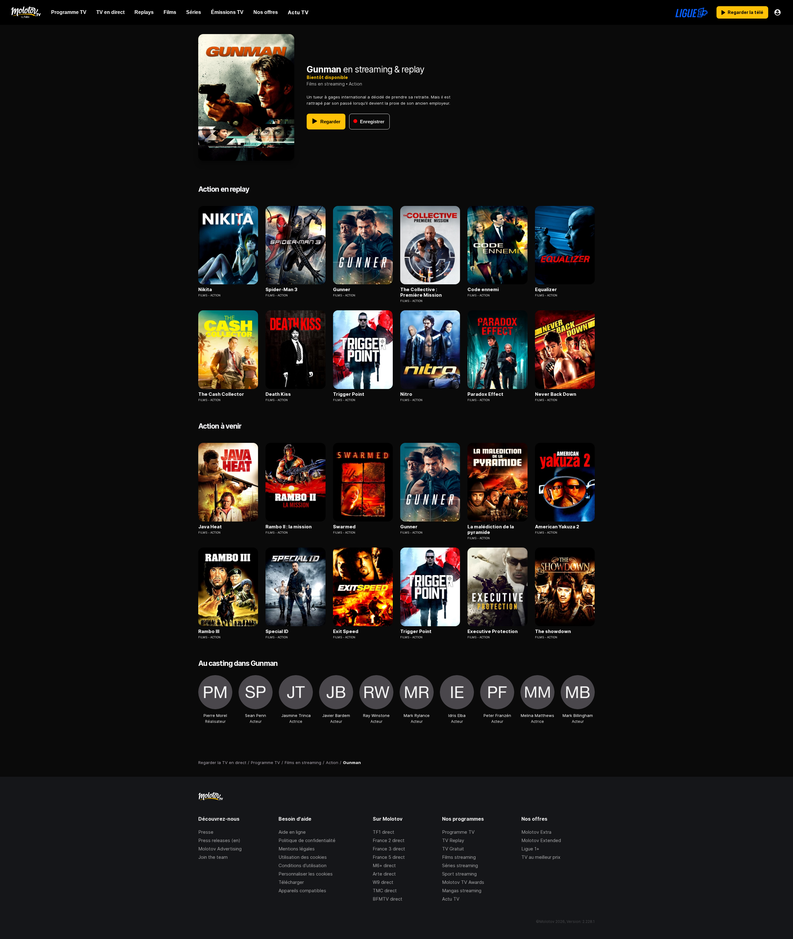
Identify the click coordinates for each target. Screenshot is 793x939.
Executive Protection (492, 631)
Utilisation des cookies (302, 857)
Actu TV (450, 899)
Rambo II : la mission (288, 527)
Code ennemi (483, 289)
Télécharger (291, 882)
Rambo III (208, 631)
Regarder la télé (745, 12)
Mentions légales (296, 849)
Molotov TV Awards (463, 882)
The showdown (553, 631)
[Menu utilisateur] (777, 12)
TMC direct (385, 890)
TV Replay (453, 840)
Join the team (213, 857)
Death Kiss (278, 394)
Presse (205, 832)
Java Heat (210, 527)
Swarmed (344, 527)
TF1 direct (383, 832)
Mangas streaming (461, 890)
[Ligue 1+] (691, 12)
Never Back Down (555, 394)
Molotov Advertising (220, 849)
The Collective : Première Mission (421, 292)
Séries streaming (460, 865)
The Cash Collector (221, 394)
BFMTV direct (387, 899)
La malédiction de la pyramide (490, 529)
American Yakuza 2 (557, 527)
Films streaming (459, 857)
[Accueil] (25, 12)
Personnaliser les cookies (305, 874)
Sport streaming (459, 874)
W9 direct (383, 882)
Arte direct (384, 874)
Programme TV (458, 832)
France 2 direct (389, 840)
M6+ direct (384, 865)
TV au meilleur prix (540, 857)
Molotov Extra (536, 832)
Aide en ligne (292, 832)
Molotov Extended (541, 840)
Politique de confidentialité (306, 840)
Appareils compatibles (302, 890)
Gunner (341, 289)
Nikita (205, 289)
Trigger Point (348, 394)
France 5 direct (389, 857)
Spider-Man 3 (281, 289)
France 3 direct (389, 849)
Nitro (406, 394)
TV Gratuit (453, 849)
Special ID (276, 631)
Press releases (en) (219, 840)
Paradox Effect (485, 394)
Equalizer (546, 289)
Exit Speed (345, 631)
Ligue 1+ (530, 849)
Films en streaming (326, 83)
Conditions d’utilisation (302, 865)
